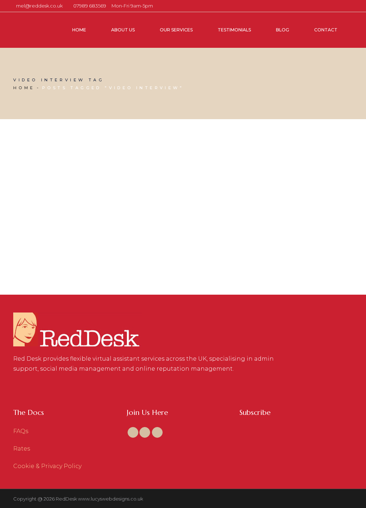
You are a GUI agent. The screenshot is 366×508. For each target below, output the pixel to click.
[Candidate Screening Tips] (67, 167)
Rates (21, 448)
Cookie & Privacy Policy (47, 466)
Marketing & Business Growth (54, 219)
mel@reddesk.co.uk (39, 6)
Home (24, 87)
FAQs (20, 431)
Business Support (76, 209)
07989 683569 (89, 6)
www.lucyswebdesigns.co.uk (110, 499)
